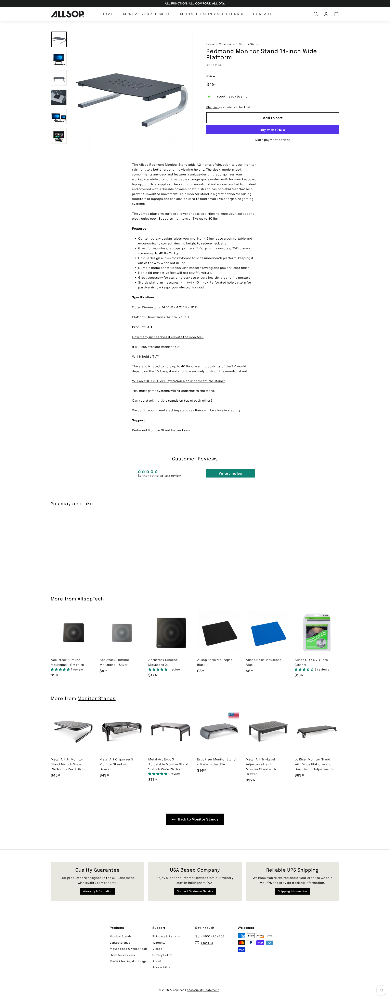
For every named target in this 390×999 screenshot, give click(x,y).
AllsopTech (91, 599)
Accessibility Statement (203, 989)
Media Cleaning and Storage (212, 14)
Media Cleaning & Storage (128, 961)
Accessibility (161, 967)
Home (108, 14)
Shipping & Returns (166, 936)
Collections (226, 44)
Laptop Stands (120, 942)
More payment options (272, 140)
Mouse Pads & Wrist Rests (129, 949)
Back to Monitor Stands (197, 819)
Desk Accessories (122, 955)
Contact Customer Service (195, 891)
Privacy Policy (162, 955)
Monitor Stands (249, 44)
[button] (61, 669)
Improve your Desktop (147, 14)
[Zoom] (131, 92)
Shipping (212, 106)
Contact (262, 14)
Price (210, 76)
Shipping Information (292, 891)
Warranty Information (98, 891)
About (156, 961)
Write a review (231, 473)
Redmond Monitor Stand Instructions (161, 430)
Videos (157, 949)
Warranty (158, 942)
